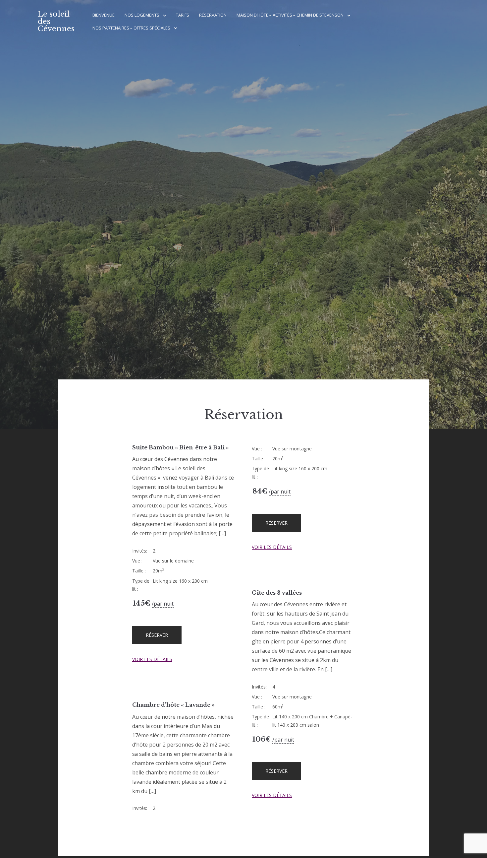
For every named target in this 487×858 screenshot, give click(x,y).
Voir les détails (152, 659)
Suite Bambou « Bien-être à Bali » (180, 447)
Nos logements (142, 15)
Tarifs (182, 15)
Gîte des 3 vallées (277, 592)
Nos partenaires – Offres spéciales (131, 28)
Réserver (157, 635)
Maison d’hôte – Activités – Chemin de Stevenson (290, 15)
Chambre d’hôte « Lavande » (173, 704)
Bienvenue (103, 15)
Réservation (213, 15)
